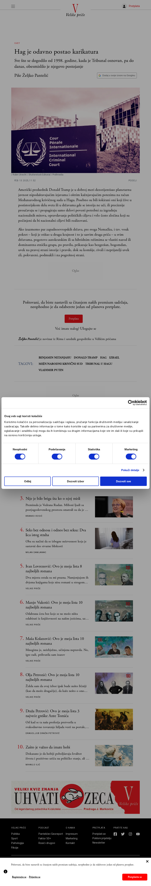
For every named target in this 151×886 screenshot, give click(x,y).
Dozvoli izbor (75, 481)
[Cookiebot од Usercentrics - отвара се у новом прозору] (131, 403)
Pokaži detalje (130, 470)
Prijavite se (34, 877)
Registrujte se (19, 877)
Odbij (27, 481)
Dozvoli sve (123, 481)
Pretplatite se (135, 877)
